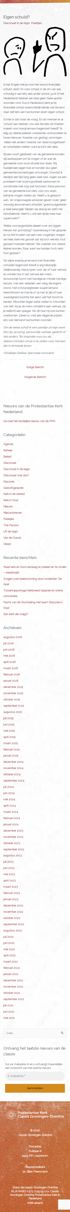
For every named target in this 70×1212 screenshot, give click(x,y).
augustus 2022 (12, 930)
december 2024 (13, 761)
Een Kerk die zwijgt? (15, 614)
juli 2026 (8, 643)
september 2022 (13, 924)
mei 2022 (9, 949)
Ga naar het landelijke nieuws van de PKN (29, 421)
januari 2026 (11, 680)
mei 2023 (9, 874)
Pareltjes (36, 23)
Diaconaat (9, 462)
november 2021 (13, 986)
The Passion (11, 525)
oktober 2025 (11, 699)
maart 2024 (10, 811)
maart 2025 (10, 743)
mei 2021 (9, 1017)
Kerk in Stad (10, 500)
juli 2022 (8, 936)
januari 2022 (10, 974)
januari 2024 (11, 824)
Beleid (7, 456)
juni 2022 (8, 943)
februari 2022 (11, 967)
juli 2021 (8, 1005)
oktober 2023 (11, 843)
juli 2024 (8, 786)
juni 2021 (8, 1011)
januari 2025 (10, 755)
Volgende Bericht (35, 377)
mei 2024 (9, 799)
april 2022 (9, 955)
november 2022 (13, 911)
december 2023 (13, 830)
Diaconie (8, 481)
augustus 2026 (12, 637)
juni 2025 (8, 724)
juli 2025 (8, 718)
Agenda (8, 444)
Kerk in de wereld (14, 494)
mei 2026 (9, 655)
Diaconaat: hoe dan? (16, 475)
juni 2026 (9, 649)
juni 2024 (9, 793)
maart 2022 (10, 961)
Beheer (7, 450)
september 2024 (13, 780)
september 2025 (13, 705)
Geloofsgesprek (13, 487)
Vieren (7, 544)
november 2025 (13, 693)
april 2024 (9, 805)
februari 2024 (11, 818)
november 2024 (13, 768)
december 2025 (13, 687)
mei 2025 (9, 730)
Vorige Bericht (35, 367)
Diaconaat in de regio (16, 23)
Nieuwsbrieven (12, 512)
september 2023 (13, 849)
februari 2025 (11, 749)
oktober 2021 (11, 992)
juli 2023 (8, 861)
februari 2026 (11, 674)
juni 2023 (8, 868)
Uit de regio (10, 531)
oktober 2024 (11, 774)
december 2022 (13, 905)
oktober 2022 (11, 918)
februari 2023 (11, 893)
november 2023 (13, 836)
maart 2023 (10, 886)
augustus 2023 (12, 855)
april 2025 (9, 737)
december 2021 (13, 980)
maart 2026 (10, 668)
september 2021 (13, 999)
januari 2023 (10, 899)
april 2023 (9, 880)
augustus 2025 (12, 712)
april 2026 (9, 662)
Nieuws (8, 506)
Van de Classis (12, 537)
